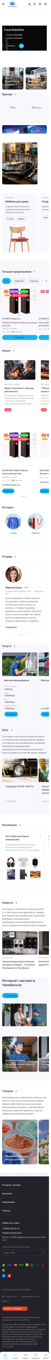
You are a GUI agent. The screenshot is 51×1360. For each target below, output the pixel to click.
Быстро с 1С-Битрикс (13, 1308)
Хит (6, 281)
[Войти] (40, 4)
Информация (8, 1202)
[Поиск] (34, 4)
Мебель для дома (16, 201)
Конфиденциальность (30, 1296)
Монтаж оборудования (16, 680)
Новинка (34, 281)
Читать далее (8, 1346)
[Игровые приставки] (24, 129)
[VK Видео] (9, 1275)
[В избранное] (34, 291)
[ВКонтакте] (3, 1275)
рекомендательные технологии (15, 1320)
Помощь (6, 1210)
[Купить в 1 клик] (34, 300)
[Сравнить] (34, 295)
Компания (7, 1193)
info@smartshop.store (12, 1232)
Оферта (5, 1301)
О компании (10, 995)
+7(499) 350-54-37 (10, 1228)
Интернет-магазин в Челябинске (18, 982)
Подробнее (11, 627)
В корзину (19, 337)
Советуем (19, 281)
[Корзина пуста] (45, 4)
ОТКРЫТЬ (11, 46)
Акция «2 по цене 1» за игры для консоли (19, 390)
